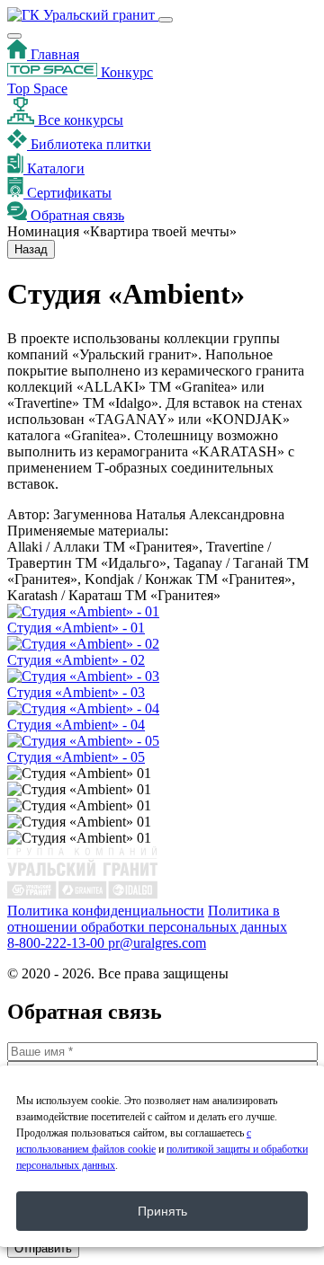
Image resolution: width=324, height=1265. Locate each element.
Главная (53, 54)
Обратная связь (75, 215)
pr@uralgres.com (157, 943)
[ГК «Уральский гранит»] (82, 14)
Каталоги (54, 168)
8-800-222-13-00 (57, 943)
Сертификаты (67, 192)
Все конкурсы (78, 120)
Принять (162, 1211)
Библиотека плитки (89, 144)
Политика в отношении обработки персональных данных (147, 918)
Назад (31, 249)
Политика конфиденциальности (105, 910)
